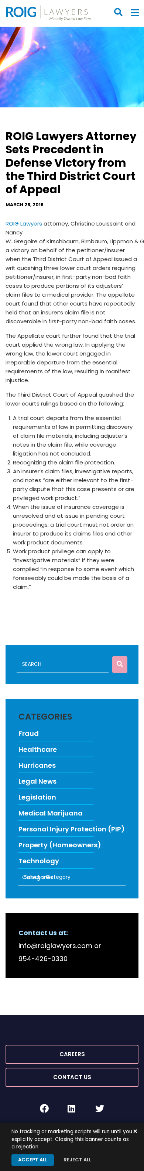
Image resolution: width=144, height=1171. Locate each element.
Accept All (32, 1159)
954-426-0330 (43, 958)
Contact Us (72, 1077)
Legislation (37, 797)
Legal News (37, 781)
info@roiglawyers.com (55, 945)
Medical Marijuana (50, 813)
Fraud (28, 733)
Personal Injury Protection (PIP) (71, 829)
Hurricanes (37, 765)
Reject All (77, 1159)
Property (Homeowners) (59, 845)
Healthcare (37, 749)
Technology (38, 860)
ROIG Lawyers (24, 223)
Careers (72, 1054)
